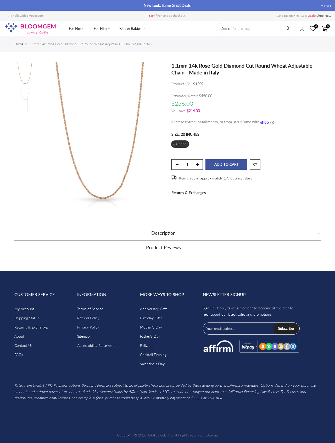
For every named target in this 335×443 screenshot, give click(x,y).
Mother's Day (151, 327)
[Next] (154, 137)
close (10, 5)
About (19, 336)
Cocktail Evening (153, 354)
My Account (24, 309)
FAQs (18, 354)
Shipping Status (26, 318)
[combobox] (255, 28)
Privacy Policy (88, 327)
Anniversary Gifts (153, 309)
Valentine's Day (152, 364)
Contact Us (23, 345)
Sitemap (83, 336)
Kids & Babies (130, 28)
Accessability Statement (96, 345)
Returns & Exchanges (188, 192)
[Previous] (47, 137)
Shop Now (324, 16)
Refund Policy (88, 318)
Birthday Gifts (151, 318)
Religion (146, 345)
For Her (75, 28)
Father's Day (150, 336)
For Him (100, 28)
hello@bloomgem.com (28, 16)
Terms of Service (90, 309)
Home (18, 44)
